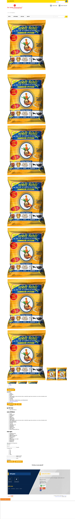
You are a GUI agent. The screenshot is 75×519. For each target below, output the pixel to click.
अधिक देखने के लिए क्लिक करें (14, 401)
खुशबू (10, 416)
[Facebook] (66, 1)
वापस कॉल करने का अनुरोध (11, 404)
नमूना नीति (11, 438)
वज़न (10, 422)
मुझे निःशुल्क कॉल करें (18, 461)
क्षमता (10, 425)
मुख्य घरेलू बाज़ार (12, 440)
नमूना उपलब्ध (11, 437)
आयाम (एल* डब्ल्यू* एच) (13, 429)
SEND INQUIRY (10, 461)
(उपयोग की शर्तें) (64, 495)
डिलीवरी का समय (12, 436)
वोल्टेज (10, 421)
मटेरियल (11, 414)
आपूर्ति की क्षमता (12, 435)
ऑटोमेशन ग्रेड (12, 427)
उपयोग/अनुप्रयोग (12, 420)
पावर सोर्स (11, 415)
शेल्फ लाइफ (11, 418)
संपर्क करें (28, 16)
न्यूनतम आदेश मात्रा (12, 409)
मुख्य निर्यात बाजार (12, 439)
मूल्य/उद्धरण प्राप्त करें (11, 389)
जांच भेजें (19, 404)
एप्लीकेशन (11, 419)
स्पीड (10, 426)
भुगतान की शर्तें (11, 434)
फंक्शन (10, 417)
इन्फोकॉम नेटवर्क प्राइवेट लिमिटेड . (58, 496)
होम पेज (9, 16)
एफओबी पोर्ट (11, 433)
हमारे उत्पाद (22, 16)
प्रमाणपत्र (11, 441)
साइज (10, 428)
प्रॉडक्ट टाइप (11, 424)
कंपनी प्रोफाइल (16, 16)
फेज (10, 413)
